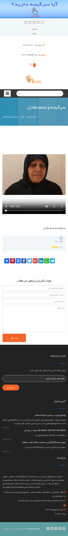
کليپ (22, 117)
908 (56, 241)
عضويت (34, 29)
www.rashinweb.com (32, 529)
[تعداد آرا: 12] (52, 247)
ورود (34, 33)
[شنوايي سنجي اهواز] (34, 79)
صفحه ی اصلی (31, 117)
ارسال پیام (10, 387)
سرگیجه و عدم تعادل (10, 117)
